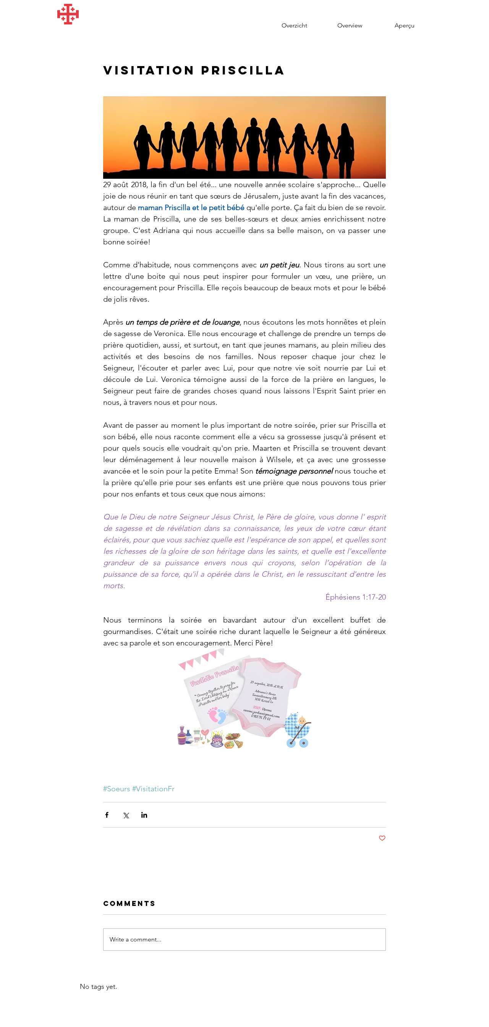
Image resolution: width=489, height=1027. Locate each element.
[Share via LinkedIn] (144, 814)
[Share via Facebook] (106, 814)
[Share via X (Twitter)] (125, 814)
